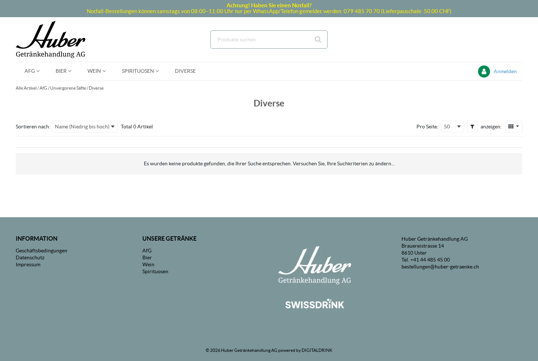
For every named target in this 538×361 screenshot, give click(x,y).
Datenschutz (30, 257)
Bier (147, 257)
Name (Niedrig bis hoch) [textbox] (82, 126)
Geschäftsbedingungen (41, 250)
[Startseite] (50, 39)
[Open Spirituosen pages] (160, 71)
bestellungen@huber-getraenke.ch (440, 267)
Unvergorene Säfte (68, 88)
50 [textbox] (447, 126)
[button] (472, 126)
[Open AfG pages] (41, 71)
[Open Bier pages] (73, 71)
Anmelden (505, 71)
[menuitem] (31, 71)
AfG (43, 88)
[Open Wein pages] (107, 71)
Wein (148, 264)
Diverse (96, 88)
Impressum (28, 264)
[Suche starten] (318, 39)
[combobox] (269, 39)
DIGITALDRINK (317, 350)
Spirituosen (155, 271)
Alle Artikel (26, 88)
